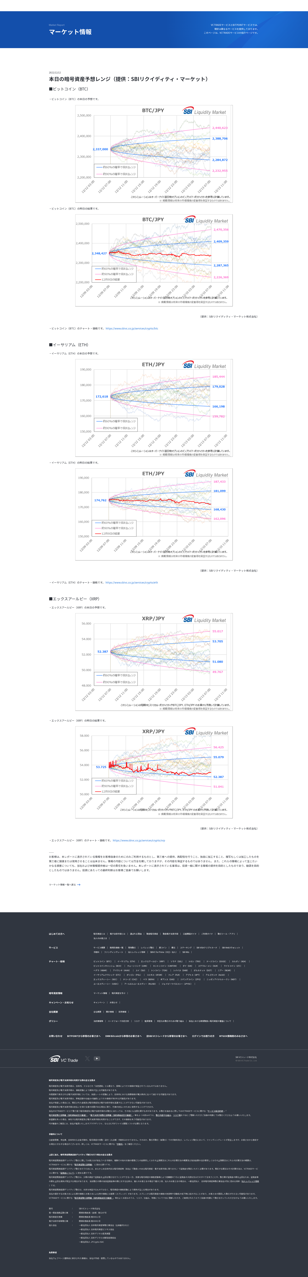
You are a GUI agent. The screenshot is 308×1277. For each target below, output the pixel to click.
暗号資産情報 (118, 7)
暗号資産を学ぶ (118, 993)
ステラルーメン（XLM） (208, 965)
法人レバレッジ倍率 (136, 952)
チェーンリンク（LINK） (137, 965)
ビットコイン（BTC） (103, 961)
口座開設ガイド (190, 933)
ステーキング (186, 947)
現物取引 (132, 947)
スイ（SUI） (141, 970)
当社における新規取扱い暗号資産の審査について (210, 1021)
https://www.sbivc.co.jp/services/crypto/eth (132, 582)
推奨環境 (148, 1021)
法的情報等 (98, 1021)
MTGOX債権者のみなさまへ (233, 1036)
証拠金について (67, 1172)
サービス (83, 7)
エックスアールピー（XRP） (153, 961)
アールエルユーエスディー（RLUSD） (140, 983)
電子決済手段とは (117, 933)
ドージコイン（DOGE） (216, 961)
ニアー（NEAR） (225, 970)
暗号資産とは (99, 933)
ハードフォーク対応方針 (118, 1021)
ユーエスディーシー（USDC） (107, 983)
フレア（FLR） (174, 974)
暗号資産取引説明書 (83, 1164)
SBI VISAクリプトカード (207, 947)
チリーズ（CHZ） (130, 979)
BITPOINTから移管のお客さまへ (84, 1036)
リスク (137, 1021)
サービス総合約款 (215, 1111)
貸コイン (163, 947)
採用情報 (122, 1011)
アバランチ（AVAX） (122, 970)
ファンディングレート (113, 952)
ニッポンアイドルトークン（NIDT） (222, 979)
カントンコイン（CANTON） (165, 965)
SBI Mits (185, 952)
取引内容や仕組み (163, 1115)
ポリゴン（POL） (134, 974)
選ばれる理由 (136, 933)
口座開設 (265, 7)
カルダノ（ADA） (239, 961)
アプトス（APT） (193, 974)
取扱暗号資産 (152, 933)
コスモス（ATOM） (155, 974)
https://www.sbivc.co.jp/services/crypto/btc (132, 328)
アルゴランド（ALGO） (216, 974)
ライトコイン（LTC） (233, 965)
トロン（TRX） (195, 961)
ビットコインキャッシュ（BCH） (108, 965)
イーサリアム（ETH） (126, 961)
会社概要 (97, 1011)
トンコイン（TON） (159, 970)
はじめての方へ (67, 7)
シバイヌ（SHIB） (181, 970)
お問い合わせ (163, 7)
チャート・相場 (99, 7)
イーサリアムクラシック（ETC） (108, 974)
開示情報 (110, 1011)
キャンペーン (99, 1002)
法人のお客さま (100, 938)
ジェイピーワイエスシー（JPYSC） (177, 983)
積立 (173, 947)
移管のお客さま (181, 7)
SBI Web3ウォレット (231, 947)
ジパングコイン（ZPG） (191, 979)
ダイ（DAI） (188, 965)
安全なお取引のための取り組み (170, 1021)
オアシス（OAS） (168, 979)
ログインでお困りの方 (203, 1036)
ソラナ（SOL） (177, 961)
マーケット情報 (100, 993)
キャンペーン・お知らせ (140, 7)
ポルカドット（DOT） (203, 970)
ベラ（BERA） (149, 979)
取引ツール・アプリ (226, 933)
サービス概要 (99, 947)
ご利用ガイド (207, 933)
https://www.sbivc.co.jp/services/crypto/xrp (139, 840)
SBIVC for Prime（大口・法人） (164, 952)
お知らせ (113, 1002)
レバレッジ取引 (147, 947)
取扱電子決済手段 (170, 933)
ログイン (249, 7)
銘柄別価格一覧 (116, 947)
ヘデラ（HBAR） (101, 970)
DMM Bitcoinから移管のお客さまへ (123, 1036)
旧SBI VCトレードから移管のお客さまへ (166, 1036)
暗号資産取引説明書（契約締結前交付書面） (68, 1115)
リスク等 (177, 1115)
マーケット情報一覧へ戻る (62, 884)
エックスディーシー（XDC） (106, 979)
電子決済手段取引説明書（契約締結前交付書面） (111, 1115)
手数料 (96, 952)
